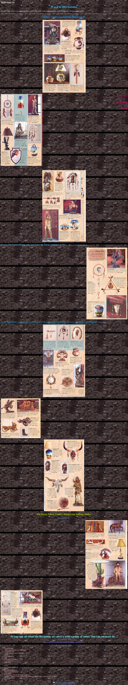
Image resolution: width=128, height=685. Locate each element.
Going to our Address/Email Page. (78, 245)
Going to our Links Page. (64, 639)
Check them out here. (64, 518)
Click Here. (101, 322)
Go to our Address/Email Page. (64, 645)
